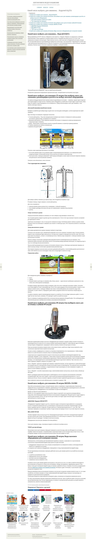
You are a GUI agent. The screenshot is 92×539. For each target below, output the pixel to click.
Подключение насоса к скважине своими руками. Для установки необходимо (15, 38)
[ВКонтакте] (33, 490)
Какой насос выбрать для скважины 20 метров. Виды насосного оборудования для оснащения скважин (56, 31)
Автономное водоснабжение (46, 2)
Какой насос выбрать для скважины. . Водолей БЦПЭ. (43, 14)
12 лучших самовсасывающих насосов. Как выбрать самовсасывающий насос (14, 18)
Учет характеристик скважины (38, 21)
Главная (39, 7)
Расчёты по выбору (35, 484)
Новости (45, 7)
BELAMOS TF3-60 (35, 27)
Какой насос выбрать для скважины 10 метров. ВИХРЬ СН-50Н (46, 24)
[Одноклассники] (57, 490)
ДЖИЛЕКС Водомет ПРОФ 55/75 (39, 26)
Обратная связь (59, 534)
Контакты (33, 534)
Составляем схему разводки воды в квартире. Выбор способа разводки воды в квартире (16, 49)
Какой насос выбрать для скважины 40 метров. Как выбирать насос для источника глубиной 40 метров (55, 23)
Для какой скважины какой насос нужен (41, 19)
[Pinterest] (45, 490)
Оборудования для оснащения (44, 484)
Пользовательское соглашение (41, 534)
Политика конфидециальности (37, 536)
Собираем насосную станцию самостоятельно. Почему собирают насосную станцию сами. (16, 44)
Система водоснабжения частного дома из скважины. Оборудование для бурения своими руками (16, 23)
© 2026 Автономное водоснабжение (14, 534)
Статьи (51, 7)
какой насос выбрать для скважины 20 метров (43, 467)
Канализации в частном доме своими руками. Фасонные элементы (14, 29)
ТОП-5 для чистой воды (37, 29)
